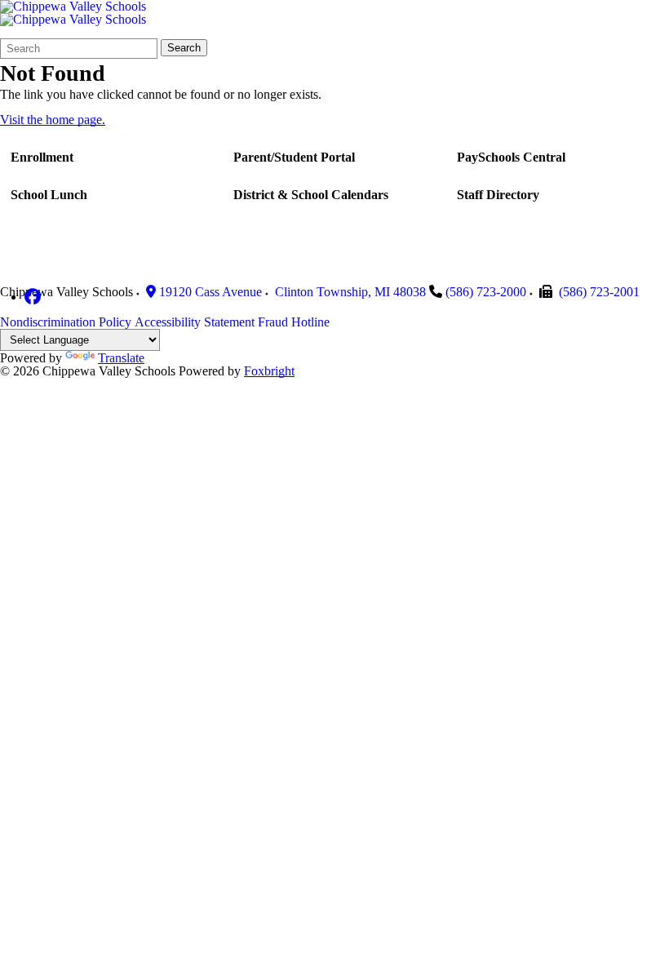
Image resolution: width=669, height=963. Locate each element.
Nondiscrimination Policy (65, 322)
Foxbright (269, 371)
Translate (121, 358)
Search (184, 48)
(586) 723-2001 (599, 292)
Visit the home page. (52, 119)
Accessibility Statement (195, 322)
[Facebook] (32, 297)
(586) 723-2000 (485, 292)
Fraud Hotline (294, 322)
